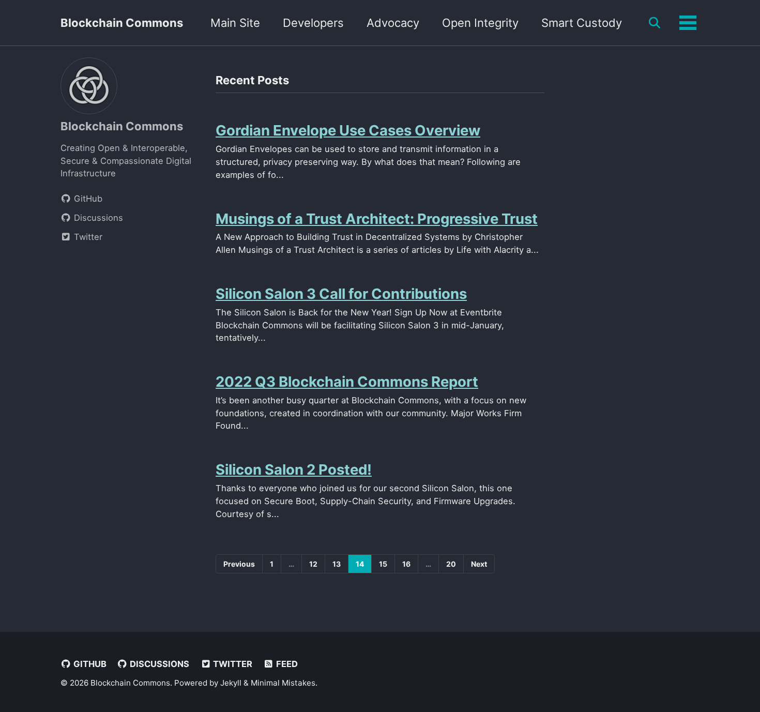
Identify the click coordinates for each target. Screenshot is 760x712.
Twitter (231, 664)
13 (336, 563)
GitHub (89, 664)
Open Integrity (480, 22)
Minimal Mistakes (283, 683)
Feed (286, 664)
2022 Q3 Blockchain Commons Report (347, 381)
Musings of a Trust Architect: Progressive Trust (377, 219)
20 (451, 563)
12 (313, 563)
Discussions (158, 664)
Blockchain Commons (121, 22)
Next (479, 563)
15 (383, 563)
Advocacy (393, 22)
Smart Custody (581, 22)
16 (406, 563)
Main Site (235, 22)
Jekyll (230, 683)
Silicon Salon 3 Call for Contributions (341, 293)
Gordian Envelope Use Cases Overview (348, 130)
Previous (239, 563)
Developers (313, 22)
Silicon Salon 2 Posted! (294, 469)
